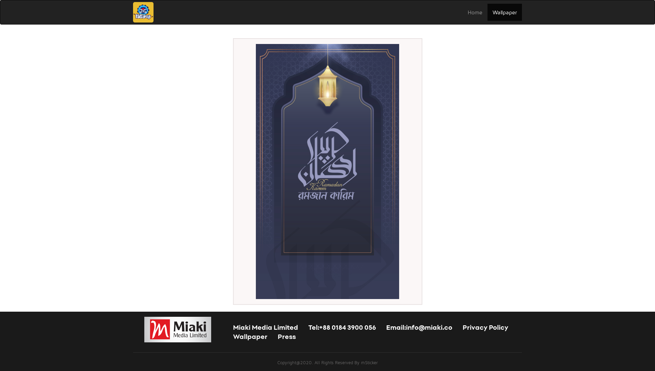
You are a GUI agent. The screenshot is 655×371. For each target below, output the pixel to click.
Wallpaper (505, 12)
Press (287, 337)
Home (475, 12)
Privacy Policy (485, 328)
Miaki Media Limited (265, 328)
